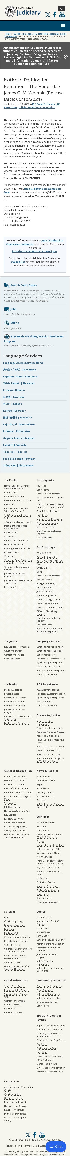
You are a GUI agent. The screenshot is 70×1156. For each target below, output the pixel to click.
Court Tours (43, 1005)
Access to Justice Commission (45, 722)
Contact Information (14, 496)
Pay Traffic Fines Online (16, 788)
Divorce (40, 841)
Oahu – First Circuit (13, 1098)
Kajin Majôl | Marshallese (19, 424)
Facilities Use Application (16, 723)
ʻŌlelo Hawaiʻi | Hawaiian (19, 383)
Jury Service (10, 814)
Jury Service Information (16, 646)
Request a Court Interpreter (51, 658)
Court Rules (10, 1008)
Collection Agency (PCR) (48, 848)
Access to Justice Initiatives (50, 727)
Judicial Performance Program (14, 575)
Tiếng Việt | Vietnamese (18, 465)
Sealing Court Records (15, 830)
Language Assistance (14, 925)
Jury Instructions (45, 591)
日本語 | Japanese (13, 397)
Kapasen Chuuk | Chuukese (20, 376)
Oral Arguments (44, 587)
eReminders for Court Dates (18, 500)
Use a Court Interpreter (48, 666)
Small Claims (43, 894)
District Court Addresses (16, 1113)
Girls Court (42, 1052)
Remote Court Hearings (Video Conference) (16, 510)
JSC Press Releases (22, 33)
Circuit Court (43, 927)
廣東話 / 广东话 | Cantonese (19, 369)
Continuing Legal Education (50, 599)
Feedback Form (12, 587)
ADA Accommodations (48, 689)
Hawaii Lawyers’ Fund (47, 603)
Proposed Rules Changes (16, 990)
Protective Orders (46, 882)
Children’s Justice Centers (17, 936)
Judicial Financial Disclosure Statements (18, 582)
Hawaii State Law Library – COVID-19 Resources (50, 835)
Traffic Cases (43, 878)
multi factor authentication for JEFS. (36, 62)
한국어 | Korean (12, 404)
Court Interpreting (13, 921)
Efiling (15, 322)
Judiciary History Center (48, 997)
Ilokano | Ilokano (14, 390)
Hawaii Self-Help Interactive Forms (50, 741)
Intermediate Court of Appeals (48, 922)
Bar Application (44, 579)
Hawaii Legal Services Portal (50, 746)
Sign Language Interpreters (50, 662)
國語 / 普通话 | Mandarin (17, 417)
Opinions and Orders (14, 705)
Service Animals (44, 701)
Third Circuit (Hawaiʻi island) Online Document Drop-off (50, 506)
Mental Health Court (47, 1063)
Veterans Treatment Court (50, 1071)
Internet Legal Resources (49, 519)
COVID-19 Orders (12, 1004)
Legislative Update (46, 780)
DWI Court (42, 1044)
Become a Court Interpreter (51, 670)
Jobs (13, 309)
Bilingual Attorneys (46, 526)
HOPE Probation (45, 1059)
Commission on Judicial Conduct (48, 949)
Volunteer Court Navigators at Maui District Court (18, 561)
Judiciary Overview (13, 818)
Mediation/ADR (11, 933)
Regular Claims (44, 897)
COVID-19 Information (15, 776)
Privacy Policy (13, 1145)
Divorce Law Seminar (15, 544)
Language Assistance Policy (50, 646)
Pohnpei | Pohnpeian (16, 431)
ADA (6, 917)
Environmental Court (47, 1048)
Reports (40, 784)
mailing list (18, 261)
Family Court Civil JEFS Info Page (50, 562)
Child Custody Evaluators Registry (16, 568)
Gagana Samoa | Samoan (19, 438)
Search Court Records (47, 511)
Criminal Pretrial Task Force (50, 1040)
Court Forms (10, 532)
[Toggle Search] (61, 8)
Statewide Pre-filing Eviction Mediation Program (33, 339)
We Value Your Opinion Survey (16, 1119)
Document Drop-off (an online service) (15, 527)
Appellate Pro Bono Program (51, 731)
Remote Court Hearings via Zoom (17, 797)
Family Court (43, 935)
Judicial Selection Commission (36, 107)
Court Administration (14, 822)
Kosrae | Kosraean (14, 410)
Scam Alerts (10, 536)
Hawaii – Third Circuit (15, 1105)
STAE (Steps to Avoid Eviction (51, 1067)
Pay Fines (9, 504)
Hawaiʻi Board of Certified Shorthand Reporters (16, 487)
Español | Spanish (14, 445)
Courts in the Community (49, 986)
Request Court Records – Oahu (49, 873)
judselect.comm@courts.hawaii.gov (34, 251)
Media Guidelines (13, 689)
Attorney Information (47, 523)
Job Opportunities (13, 806)
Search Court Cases (24, 285)
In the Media (43, 788)
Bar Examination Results (16, 540)
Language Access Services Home (23, 362)
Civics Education (45, 990)
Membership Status (46, 595)
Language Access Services (49, 650)
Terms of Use (30, 1145)
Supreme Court (44, 917)
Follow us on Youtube (62, 14)
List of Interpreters (46, 654)
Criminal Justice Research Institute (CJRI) (49, 1035)
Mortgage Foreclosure (48, 886)
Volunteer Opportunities (49, 994)
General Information (47, 557)
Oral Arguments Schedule (17, 548)
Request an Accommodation (51, 693)
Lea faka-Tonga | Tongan (19, 458)
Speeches (41, 800)
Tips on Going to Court (48, 901)
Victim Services (44, 856)
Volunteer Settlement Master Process (15, 957)
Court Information (13, 650)
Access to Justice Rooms (48, 735)
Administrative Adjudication (50, 943)
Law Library (42, 515)
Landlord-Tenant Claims (48, 852)
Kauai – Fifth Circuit (14, 1109)
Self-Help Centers (45, 822)
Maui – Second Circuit (15, 1101)
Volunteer (9, 556)
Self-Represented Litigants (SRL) (17, 516)
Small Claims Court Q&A (48, 754)
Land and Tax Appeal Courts (50, 939)
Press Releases (11, 552)
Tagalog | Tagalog (15, 451)
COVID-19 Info (11, 492)
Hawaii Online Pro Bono (48, 750)
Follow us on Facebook (54, 14)
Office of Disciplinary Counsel (47, 612)
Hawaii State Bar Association (50, 607)
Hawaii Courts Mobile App (17, 810)
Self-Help (41, 826)
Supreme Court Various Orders (16, 995)
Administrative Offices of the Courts (18, 1088)
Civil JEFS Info (43, 567)
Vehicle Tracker (12, 962)
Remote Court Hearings (48, 493)
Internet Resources (14, 1012)
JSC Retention (41, 33)
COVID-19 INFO (44, 553)
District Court (43, 931)
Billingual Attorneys (46, 583)
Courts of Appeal (12, 1094)
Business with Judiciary (15, 826)
